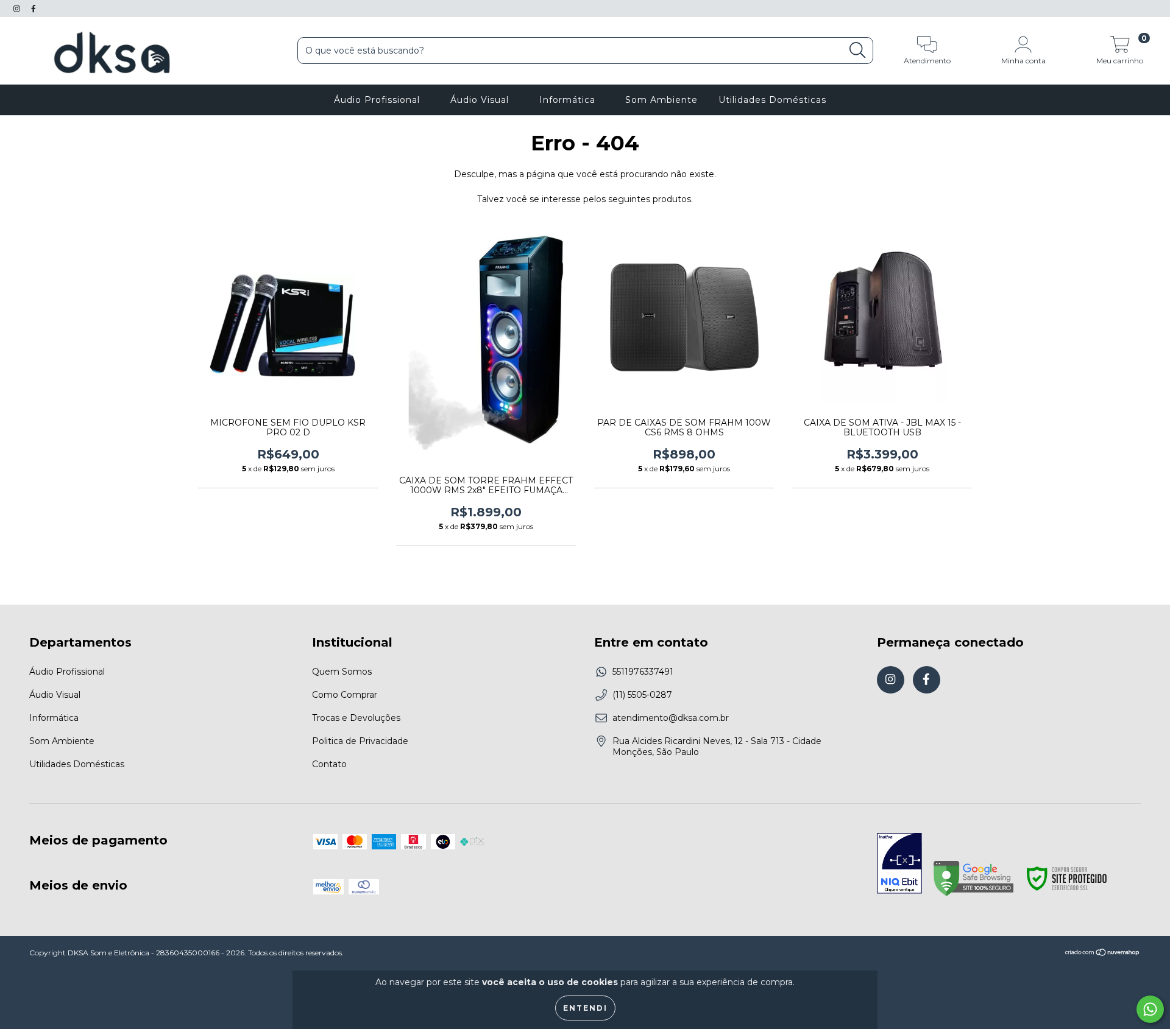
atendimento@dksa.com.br (670, 717)
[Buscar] (857, 50)
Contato (329, 764)
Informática (568, 99)
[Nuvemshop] (1103, 953)
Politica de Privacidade (360, 741)
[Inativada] (899, 864)
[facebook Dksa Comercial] (33, 8)
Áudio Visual (481, 99)
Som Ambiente (661, 99)
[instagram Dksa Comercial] (18, 8)
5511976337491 (642, 671)
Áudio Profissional (378, 99)
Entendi (585, 1008)
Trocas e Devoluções (356, 717)
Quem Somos (342, 671)
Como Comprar (344, 694)
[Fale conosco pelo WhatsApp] (1150, 1009)
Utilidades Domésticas (773, 99)
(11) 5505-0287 (642, 694)
